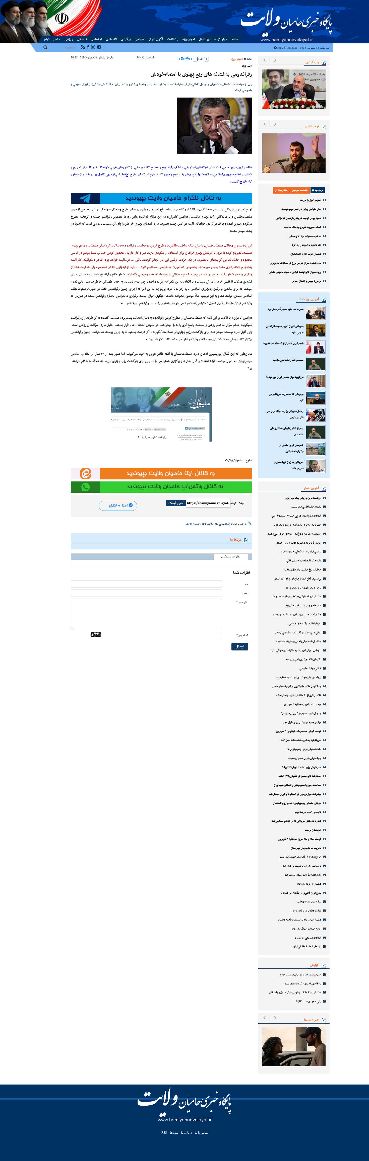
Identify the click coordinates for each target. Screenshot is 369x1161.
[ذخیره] (182, 59)
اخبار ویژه (188, 39)
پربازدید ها (318, 190)
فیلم (46, 39)
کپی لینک (176, 503)
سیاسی (139, 39)
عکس (56, 39)
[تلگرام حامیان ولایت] (161, 198)
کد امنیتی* (242, 635)
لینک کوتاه (237, 503)
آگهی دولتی (155, 39)
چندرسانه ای (281, 190)
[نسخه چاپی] (187, 59)
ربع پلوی (218, 524)
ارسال (240, 646)
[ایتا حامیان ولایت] (161, 473)
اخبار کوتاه (221, 39)
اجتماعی (96, 39)
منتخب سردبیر (300, 190)
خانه (235, 39)
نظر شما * (242, 602)
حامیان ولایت (193, 524)
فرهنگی (82, 39)
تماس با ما (53, 3)
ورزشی (69, 39)
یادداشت (172, 39)
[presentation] (264, 60)
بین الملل (204, 39)
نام (246, 583)
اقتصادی (111, 39)
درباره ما (64, 3)
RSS (164, 1132)
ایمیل (245, 593)
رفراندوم (229, 524)
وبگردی (126, 39)
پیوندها (43, 3)
